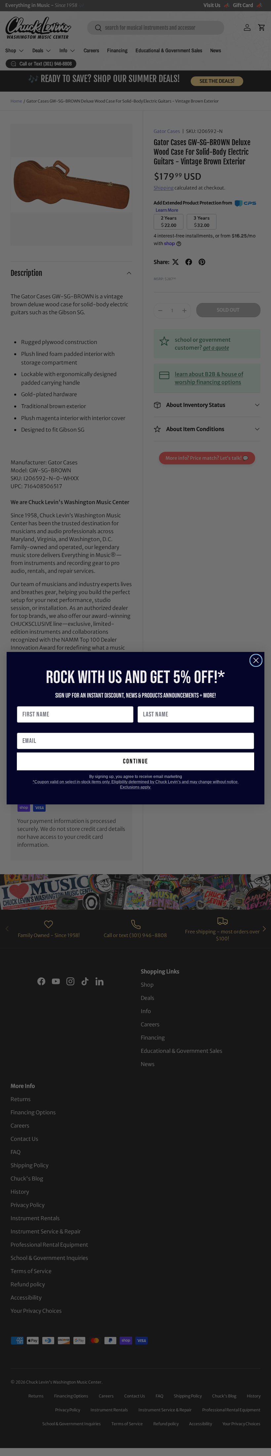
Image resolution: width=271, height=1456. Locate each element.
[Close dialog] (256, 660)
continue (135, 761)
